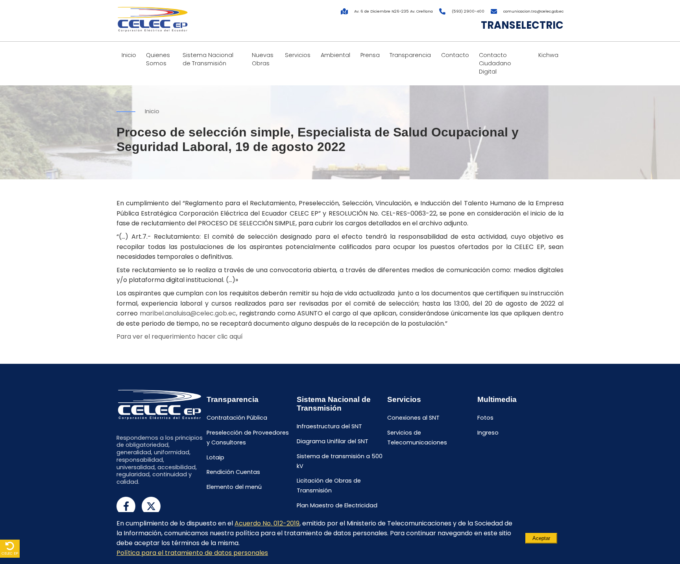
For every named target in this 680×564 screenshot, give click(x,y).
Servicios (297, 55)
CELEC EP (10, 553)
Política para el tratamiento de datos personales (192, 552)
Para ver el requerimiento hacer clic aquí (179, 336)
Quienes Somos (158, 59)
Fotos (485, 418)
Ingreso (488, 433)
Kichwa (548, 55)
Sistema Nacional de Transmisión (208, 59)
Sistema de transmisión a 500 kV (339, 461)
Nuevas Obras (262, 59)
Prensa (370, 55)
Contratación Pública (237, 418)
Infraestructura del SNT (329, 426)
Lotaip (215, 457)
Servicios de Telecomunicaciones (417, 437)
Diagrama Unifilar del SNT (332, 441)
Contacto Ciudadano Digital (495, 63)
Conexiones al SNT (413, 418)
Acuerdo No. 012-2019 (267, 523)
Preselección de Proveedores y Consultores (248, 437)
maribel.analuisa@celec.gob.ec (188, 313)
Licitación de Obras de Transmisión (329, 486)
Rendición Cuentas (233, 472)
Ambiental (335, 55)
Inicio (129, 55)
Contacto (455, 55)
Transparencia (410, 55)
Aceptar (541, 538)
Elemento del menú (234, 487)
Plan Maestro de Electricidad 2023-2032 (337, 510)
